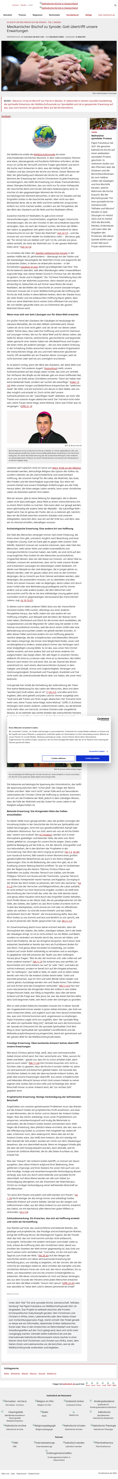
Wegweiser (38, 15)
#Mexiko (25, 1373)
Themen (22, 15)
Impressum (22, 1473)
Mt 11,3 (37, 961)
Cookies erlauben (93, 758)
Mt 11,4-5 (65, 985)
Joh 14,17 (62, 233)
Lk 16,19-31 (26, 600)
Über (106, 15)
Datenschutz (33, 1473)
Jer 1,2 (68, 851)
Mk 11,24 (34, 1063)
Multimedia (54, 15)
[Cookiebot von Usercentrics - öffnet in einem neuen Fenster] (99, 719)
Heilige (88, 15)
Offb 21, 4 (26, 406)
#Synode (42, 1373)
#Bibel (6, 1373)
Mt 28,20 (43, 1255)
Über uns (5, 1473)
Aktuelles (23, 5)
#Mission (33, 1373)
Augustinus (51, 368)
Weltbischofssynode (44, 154)
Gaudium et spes (29, 266)
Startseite (15, 5)
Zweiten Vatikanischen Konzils (52, 253)
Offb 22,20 (68, 1283)
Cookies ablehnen (58, 758)
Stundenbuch (72, 15)
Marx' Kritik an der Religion (66, 467)
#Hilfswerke (15, 1373)
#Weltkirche (51, 1373)
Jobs (13, 1473)
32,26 (76, 851)
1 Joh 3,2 (51, 692)
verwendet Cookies (97, 751)
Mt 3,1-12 (67, 920)
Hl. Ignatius (45, 834)
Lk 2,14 (24, 1212)
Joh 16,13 (26, 246)
